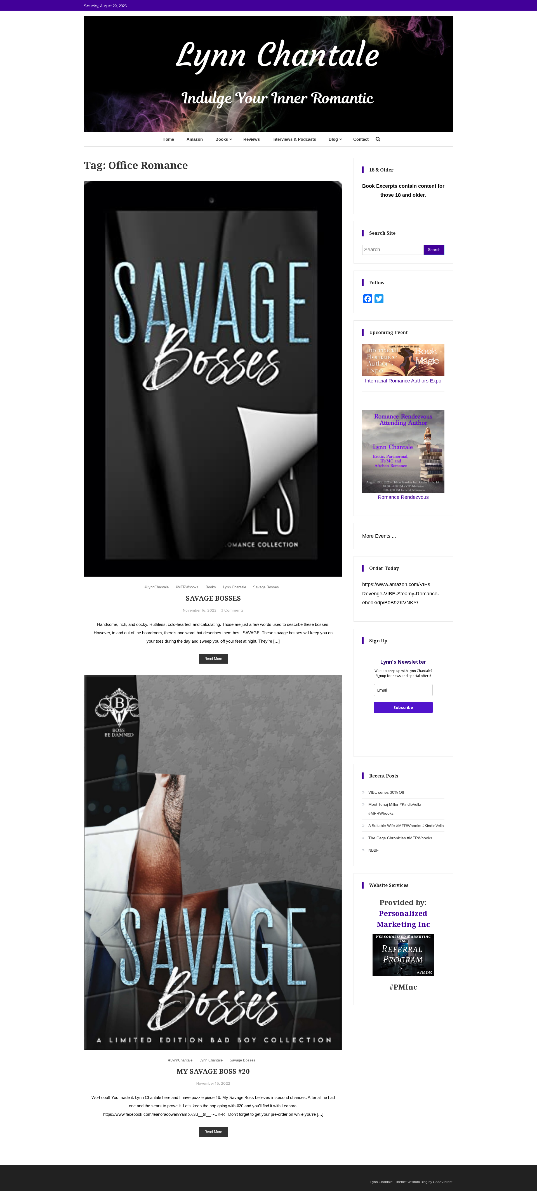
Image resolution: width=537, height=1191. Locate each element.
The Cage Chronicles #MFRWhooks (400, 838)
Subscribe (403, 707)
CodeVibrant (442, 1182)
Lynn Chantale (234, 587)
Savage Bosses (266, 587)
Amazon (195, 139)
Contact (361, 139)
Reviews (251, 139)
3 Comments (232, 610)
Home (168, 139)
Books (221, 139)
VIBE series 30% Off (386, 792)
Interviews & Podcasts (294, 139)
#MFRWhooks (187, 587)
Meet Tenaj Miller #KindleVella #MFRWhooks (394, 809)
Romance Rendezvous (403, 497)
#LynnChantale (157, 587)
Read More (213, 659)
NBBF (373, 850)
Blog (333, 139)
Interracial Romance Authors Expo (403, 381)
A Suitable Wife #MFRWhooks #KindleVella (406, 825)
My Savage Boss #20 (213, 1071)
